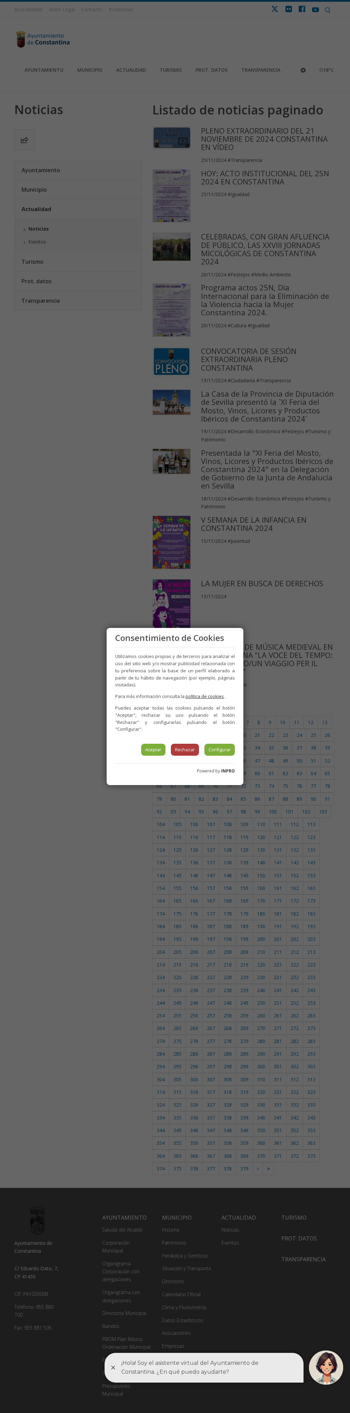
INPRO (228, 771)
